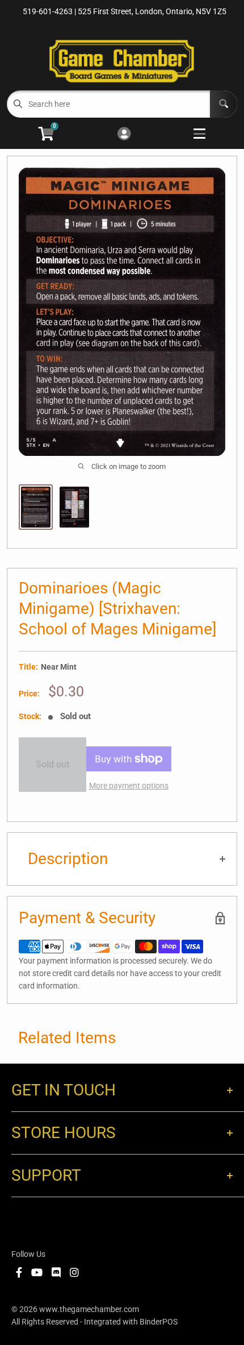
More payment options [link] (129, 785)
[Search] (223, 104)
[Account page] (124, 134)
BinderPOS (159, 1321)
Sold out (52, 764)
